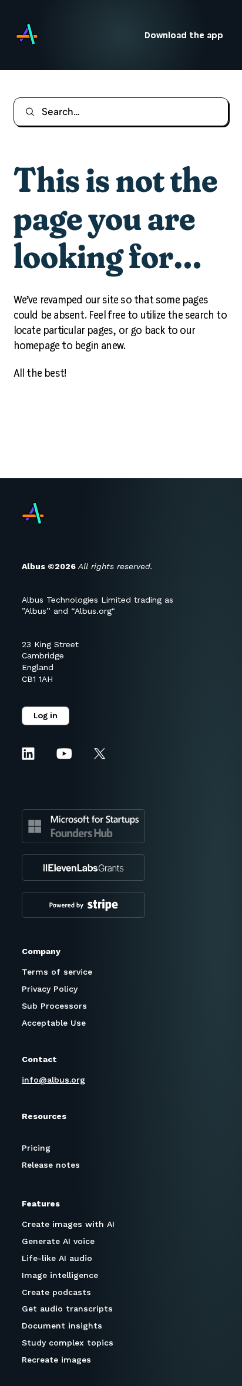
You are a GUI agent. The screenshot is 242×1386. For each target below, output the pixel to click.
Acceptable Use (54, 1022)
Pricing (36, 1147)
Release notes (51, 1164)
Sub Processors (54, 1005)
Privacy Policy (50, 988)
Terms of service (57, 971)
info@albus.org (53, 1079)
